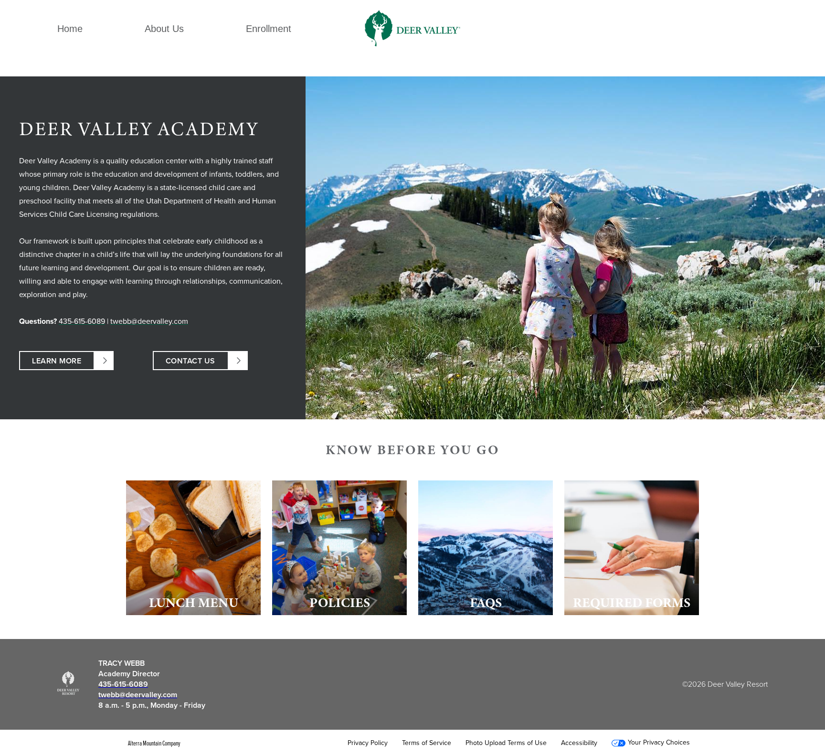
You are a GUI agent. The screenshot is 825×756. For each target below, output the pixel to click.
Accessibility (579, 743)
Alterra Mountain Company (154, 743)
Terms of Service (426, 743)
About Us (164, 28)
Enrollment (268, 28)
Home (70, 28)
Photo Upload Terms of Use (506, 743)
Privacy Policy (368, 743)
